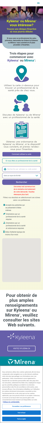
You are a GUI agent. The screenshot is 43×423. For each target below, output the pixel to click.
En (38, 3)
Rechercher (21, 182)
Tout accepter (21, 419)
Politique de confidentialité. (11, 402)
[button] (4, 169)
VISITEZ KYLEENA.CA (21, 348)
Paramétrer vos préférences (21, 406)
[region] (21, 394)
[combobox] (24, 169)
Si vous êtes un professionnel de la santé (21, 161)
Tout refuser (22, 412)
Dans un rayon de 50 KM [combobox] (12, 175)
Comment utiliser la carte (21, 154)
